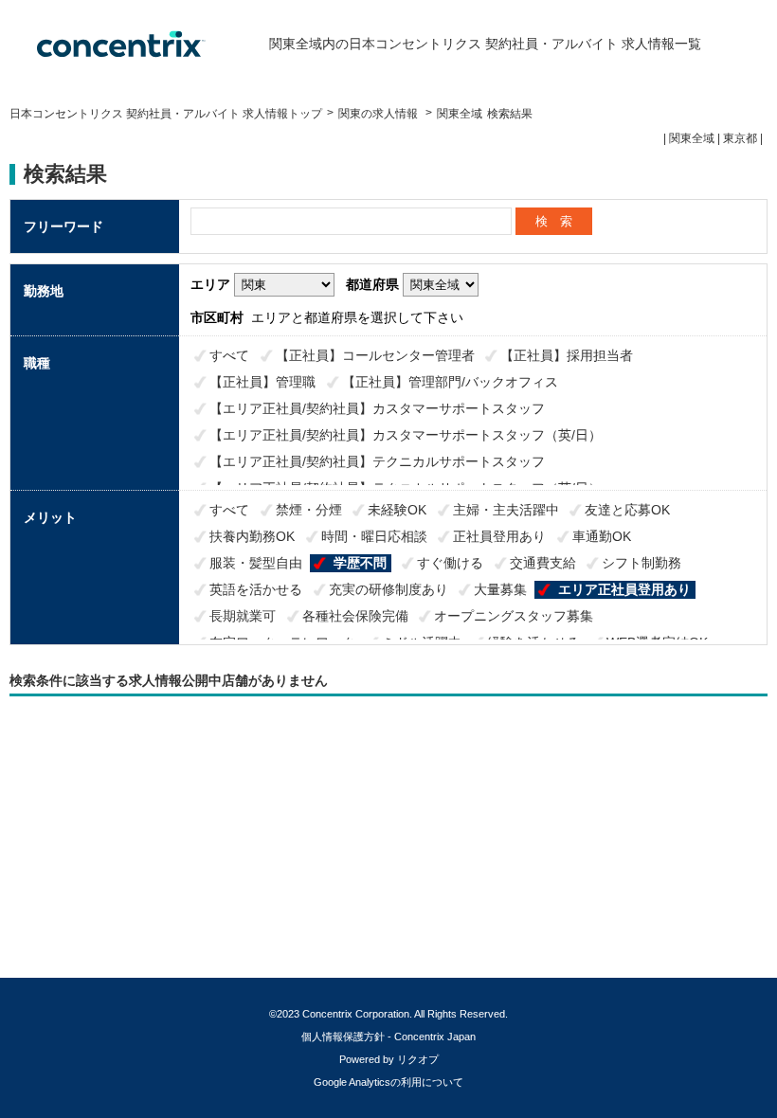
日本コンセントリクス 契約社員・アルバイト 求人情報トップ (165, 113)
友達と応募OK (627, 509)
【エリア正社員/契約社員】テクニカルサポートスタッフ (377, 461)
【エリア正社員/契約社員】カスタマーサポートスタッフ (377, 408)
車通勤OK (601, 536)
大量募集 (500, 589)
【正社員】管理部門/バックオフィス (450, 381)
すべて (229, 355)
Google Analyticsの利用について (388, 1082)
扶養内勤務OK (252, 536)
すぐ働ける (450, 562)
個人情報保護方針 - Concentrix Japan (388, 1036)
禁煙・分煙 (309, 509)
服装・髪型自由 (255, 562)
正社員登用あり (499, 536)
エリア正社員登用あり (624, 589)
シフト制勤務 (641, 562)
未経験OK (397, 509)
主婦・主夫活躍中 (506, 509)
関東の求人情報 (379, 113)
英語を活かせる (255, 589)
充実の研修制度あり (388, 589)
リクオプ (418, 1059)
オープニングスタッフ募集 (513, 615)
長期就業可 (242, 615)
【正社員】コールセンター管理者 (375, 355)
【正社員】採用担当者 (566, 355)
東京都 (740, 138)
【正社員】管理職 (262, 381)
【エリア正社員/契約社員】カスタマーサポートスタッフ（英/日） (405, 434)
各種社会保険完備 (355, 615)
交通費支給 (543, 562)
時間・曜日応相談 (374, 536)
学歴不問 (360, 562)
